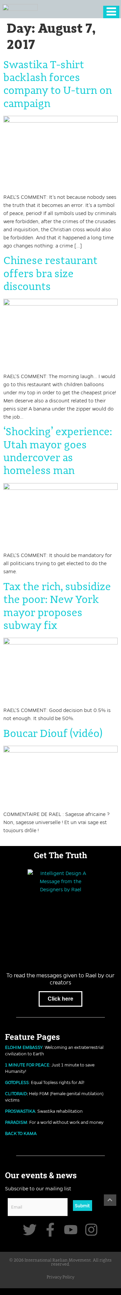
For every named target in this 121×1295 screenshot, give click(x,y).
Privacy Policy (60, 1277)
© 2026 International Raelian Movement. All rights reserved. (60, 1262)
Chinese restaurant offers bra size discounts (50, 274)
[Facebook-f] (50, 1230)
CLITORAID (16, 1093)
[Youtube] (71, 1230)
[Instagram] (91, 1230)
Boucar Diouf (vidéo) (52, 734)
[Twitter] (30, 1230)
